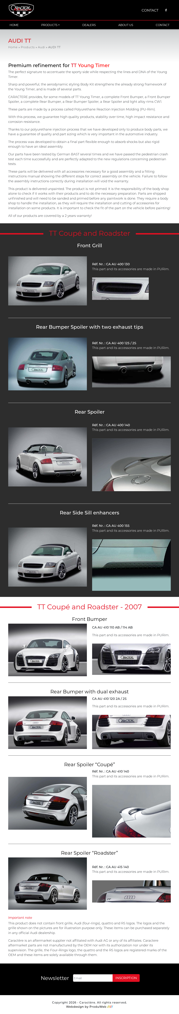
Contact (150, 10)
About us (125, 25)
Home (14, 25)
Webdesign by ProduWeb (86, 1006)
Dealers (89, 25)
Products (49, 25)
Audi (41, 47)
